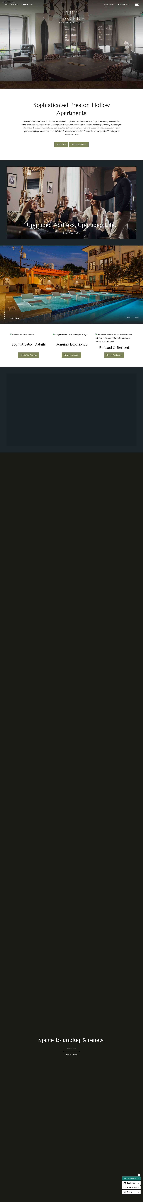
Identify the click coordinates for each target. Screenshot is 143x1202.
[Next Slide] (137, 317)
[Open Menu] (137, 4)
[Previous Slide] (128, 317)
